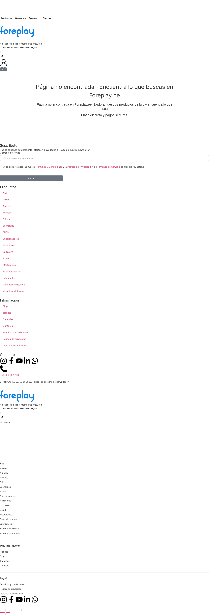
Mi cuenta (5, 422)
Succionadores (11, 238)
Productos (6, 18)
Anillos (6, 199)
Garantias (8, 319)
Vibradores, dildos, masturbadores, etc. (21, 44)
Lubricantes (9, 278)
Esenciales (8, 225)
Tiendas (7, 312)
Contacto (8, 325)
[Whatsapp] (34, 360)
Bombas (7, 212)
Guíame (33, 18)
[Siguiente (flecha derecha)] (8, 613)
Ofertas (47, 18)
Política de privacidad (14, 339)
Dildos (6, 219)
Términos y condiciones (15, 332)
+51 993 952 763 (9, 375)
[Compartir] (13, 610)
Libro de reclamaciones (15, 345)
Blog (5, 306)
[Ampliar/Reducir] (2, 610)
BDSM (6, 232)
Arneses (7, 206)
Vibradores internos (13, 291)
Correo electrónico (10, 153)
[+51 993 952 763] (3, 368)
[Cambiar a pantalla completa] (8, 610)
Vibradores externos (14, 284)
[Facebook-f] (11, 360)
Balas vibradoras (12, 271)
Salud (6, 258)
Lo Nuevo (8, 251)
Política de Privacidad (79, 166)
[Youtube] (19, 360)
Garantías (20, 18)
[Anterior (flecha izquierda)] (2, 613)
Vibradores (9, 245)
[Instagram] (3, 360)
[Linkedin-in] (27, 360)
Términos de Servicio (108, 166)
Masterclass (9, 265)
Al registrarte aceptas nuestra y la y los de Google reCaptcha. (73, 166)
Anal (5, 193)
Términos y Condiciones (49, 166)
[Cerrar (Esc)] (19, 610)
